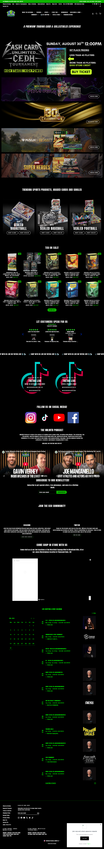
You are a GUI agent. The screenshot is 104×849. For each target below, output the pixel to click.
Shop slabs (79, 233)
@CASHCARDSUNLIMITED (35, 387)
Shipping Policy (6, 813)
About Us (48, 4)
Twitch (60, 4)
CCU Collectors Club (79, 4)
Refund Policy (6, 815)
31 (11, 648)
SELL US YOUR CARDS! (68, 4)
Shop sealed (58, 233)
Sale (13, 4)
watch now (77, 535)
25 (14, 643)
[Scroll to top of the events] (95, 783)
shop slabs (46, 233)
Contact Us (5, 6)
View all (52, 310)
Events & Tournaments (21, 4)
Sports (47, 12)
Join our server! (27, 536)
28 (26, 643)
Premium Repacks (68, 15)
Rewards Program (7, 808)
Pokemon (38, 12)
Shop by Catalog (7, 4)
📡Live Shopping (45, 15)
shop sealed (24, 233)
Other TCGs (55, 12)
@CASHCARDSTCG (35, 390)
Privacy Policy (6, 817)
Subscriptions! (41, 4)
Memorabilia (64, 12)
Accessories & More (75, 12)
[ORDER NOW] (52, 89)
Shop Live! (54, 4)
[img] (52, 324)
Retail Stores (56, 15)
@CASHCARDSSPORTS (69, 387)
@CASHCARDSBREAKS (69, 390)
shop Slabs (12, 233)
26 (18, 643)
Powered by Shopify (52, 843)
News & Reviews (32, 4)
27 (22, 643)
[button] (23, 334)
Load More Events (50, 783)
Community (34, 15)
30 (33, 643)
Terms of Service (7, 810)
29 (30, 643)
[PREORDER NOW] (52, 115)
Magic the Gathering (27, 12)
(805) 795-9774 (7, 825)
